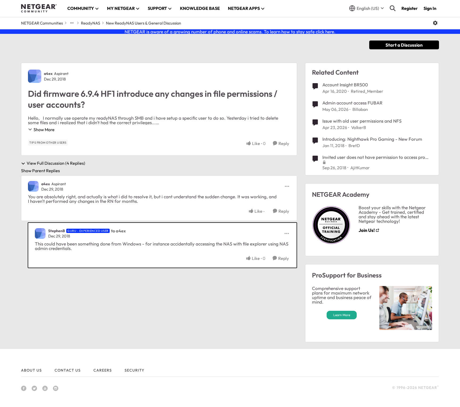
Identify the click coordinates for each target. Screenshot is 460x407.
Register (409, 8)
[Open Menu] (435, 23)
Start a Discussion (404, 45)
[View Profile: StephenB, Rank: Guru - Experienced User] (40, 233)
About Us (31, 370)
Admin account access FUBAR (352, 103)
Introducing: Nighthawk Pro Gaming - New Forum (372, 139)
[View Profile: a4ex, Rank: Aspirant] (34, 76)
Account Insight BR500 (345, 84)
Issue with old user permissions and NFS (361, 121)
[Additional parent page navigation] (72, 23)
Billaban (360, 109)
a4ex (48, 73)
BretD (354, 145)
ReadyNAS (90, 23)
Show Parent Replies (40, 170)
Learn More (341, 315)
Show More (44, 129)
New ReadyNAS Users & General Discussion (143, 23)
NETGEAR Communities (42, 23)
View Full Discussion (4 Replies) (56, 163)
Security (134, 370)
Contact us (68, 370)
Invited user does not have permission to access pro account (373, 157)
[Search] (392, 8)
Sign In (430, 8)
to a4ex (118, 231)
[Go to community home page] (39, 8)
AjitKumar (360, 168)
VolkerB (358, 127)
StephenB (56, 231)
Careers (102, 370)
